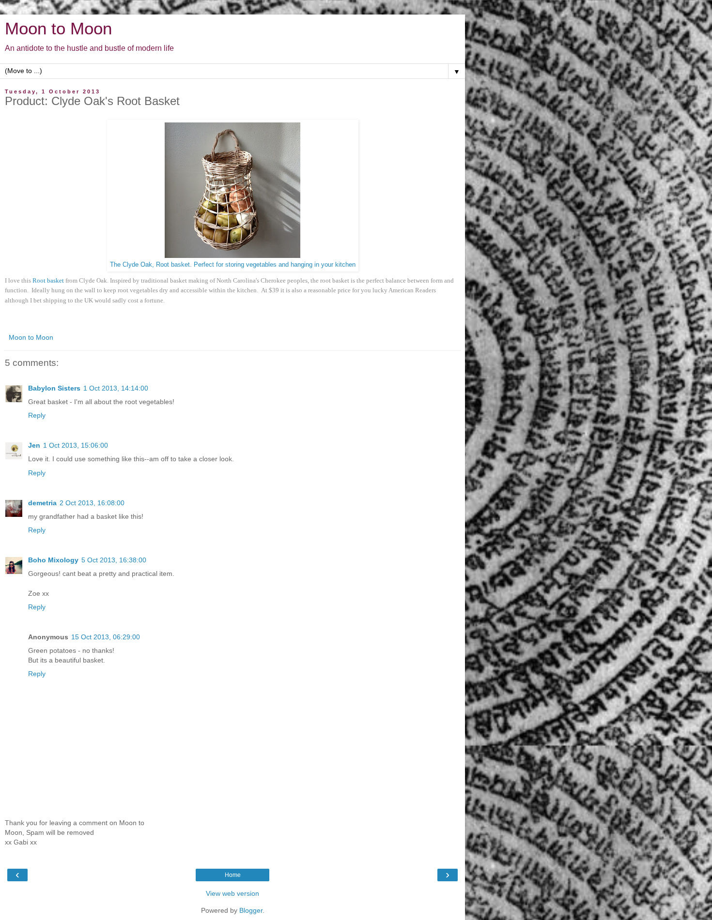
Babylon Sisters (54, 388)
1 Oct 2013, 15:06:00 (75, 445)
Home (233, 875)
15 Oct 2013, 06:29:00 (105, 637)
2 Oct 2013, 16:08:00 (92, 503)
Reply (37, 415)
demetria (42, 503)
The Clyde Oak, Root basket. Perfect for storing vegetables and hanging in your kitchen (233, 264)
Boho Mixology (53, 560)
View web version (232, 893)
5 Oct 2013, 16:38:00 (113, 560)
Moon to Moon (58, 28)
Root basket (48, 280)
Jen (34, 445)
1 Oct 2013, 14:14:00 (115, 388)
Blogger (251, 910)
